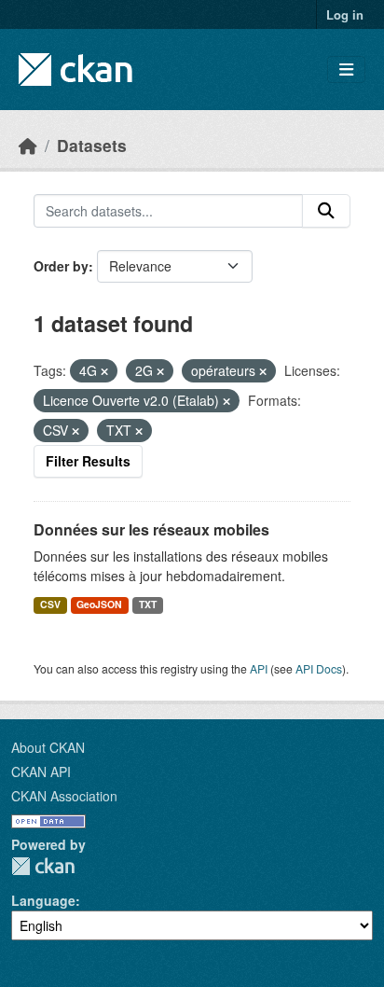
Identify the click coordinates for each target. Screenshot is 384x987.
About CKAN (48, 747)
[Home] (28, 145)
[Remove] (104, 371)
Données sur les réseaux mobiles (151, 529)
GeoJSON (99, 604)
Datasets (92, 145)
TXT (148, 604)
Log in (344, 14)
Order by (61, 266)
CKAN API (41, 771)
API (258, 668)
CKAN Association (64, 795)
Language (43, 900)
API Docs (318, 668)
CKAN (43, 866)
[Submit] (326, 211)
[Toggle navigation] (346, 69)
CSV (50, 604)
